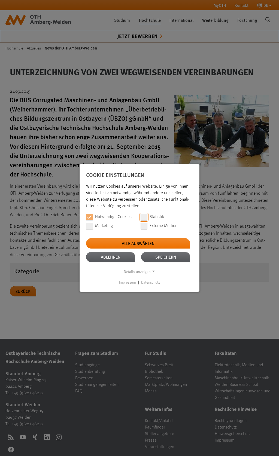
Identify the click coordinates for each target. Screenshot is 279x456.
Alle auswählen (138, 243)
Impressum (127, 282)
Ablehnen (110, 257)
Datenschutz (150, 282)
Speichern (165, 257)
